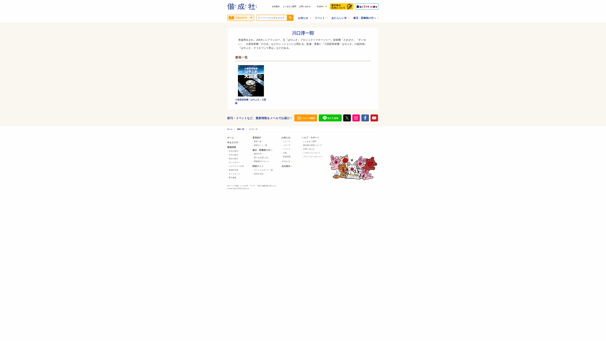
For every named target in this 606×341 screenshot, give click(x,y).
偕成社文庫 (233, 169)
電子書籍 (232, 177)
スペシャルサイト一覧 (263, 169)
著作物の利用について (312, 145)
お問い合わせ (305, 6)
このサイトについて (311, 152)
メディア (287, 145)
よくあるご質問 (289, 6)
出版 (285, 152)
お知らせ (303, 18)
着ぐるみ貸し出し (261, 157)
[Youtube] (374, 117)
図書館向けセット (261, 161)
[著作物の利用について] (342, 6)
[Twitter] (347, 117)
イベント (320, 18)
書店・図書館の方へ (364, 18)
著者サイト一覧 (260, 145)
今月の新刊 (233, 154)
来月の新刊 (233, 158)
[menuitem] (235, 137)
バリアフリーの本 (236, 166)
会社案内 (276, 6)
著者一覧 (240, 129)
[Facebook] (365, 117)
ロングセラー (234, 162)
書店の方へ (258, 153)
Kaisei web (258, 173)
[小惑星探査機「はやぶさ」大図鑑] (251, 81)
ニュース (287, 141)
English (320, 6)
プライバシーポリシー (312, 156)
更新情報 (287, 156)
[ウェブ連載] (367, 6)
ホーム (229, 129)
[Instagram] (356, 117)
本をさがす (232, 142)
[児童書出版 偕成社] (242, 6)
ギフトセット (234, 173)
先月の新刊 (233, 151)
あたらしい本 (339, 18)
